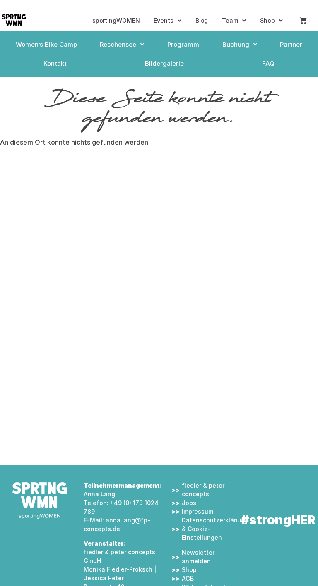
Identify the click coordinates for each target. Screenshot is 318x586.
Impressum (197, 511)
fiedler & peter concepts (203, 490)
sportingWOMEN (116, 20)
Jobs (189, 502)
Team (230, 20)
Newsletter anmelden (198, 557)
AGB (188, 578)
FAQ (268, 63)
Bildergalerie (164, 63)
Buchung (235, 44)
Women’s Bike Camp (46, 44)
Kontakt (55, 63)
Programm (183, 44)
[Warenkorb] (303, 20)
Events (163, 20)
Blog (201, 20)
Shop (267, 20)
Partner (291, 44)
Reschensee (118, 44)
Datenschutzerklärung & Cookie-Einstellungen (208, 529)
